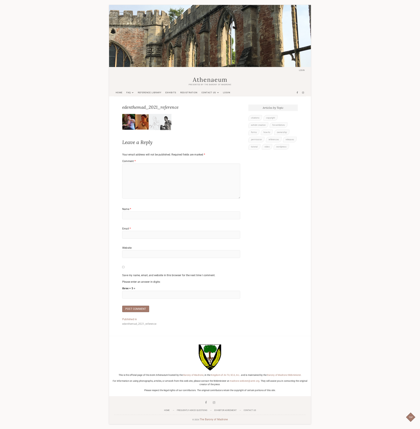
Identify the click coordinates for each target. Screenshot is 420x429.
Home (119, 92)
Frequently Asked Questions (192, 410)
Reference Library (149, 92)
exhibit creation (258, 125)
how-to (266, 132)
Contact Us (208, 92)
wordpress (281, 146)
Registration (189, 92)
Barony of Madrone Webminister (284, 375)
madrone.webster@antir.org (244, 381)
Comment (129, 161)
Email (126, 228)
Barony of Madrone (193, 375)
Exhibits (170, 92)
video (267, 146)
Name (126, 209)
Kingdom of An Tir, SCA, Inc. (225, 375)
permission (256, 139)
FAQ (128, 92)
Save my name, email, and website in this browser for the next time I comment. (168, 275)
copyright (270, 118)
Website (127, 247)
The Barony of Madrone (214, 419)
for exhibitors (278, 125)
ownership (282, 132)
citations (255, 118)
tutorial (254, 146)
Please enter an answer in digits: (141, 281)
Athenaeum (210, 79)
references (274, 139)
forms (254, 132)
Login (302, 70)
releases (290, 139)
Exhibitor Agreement (225, 410)
